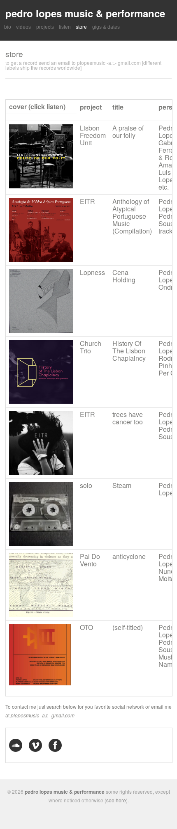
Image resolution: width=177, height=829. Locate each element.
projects (45, 27)
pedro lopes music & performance (85, 13)
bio (7, 27)
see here (116, 800)
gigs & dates (106, 27)
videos (23, 27)
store (81, 27)
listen (65, 27)
